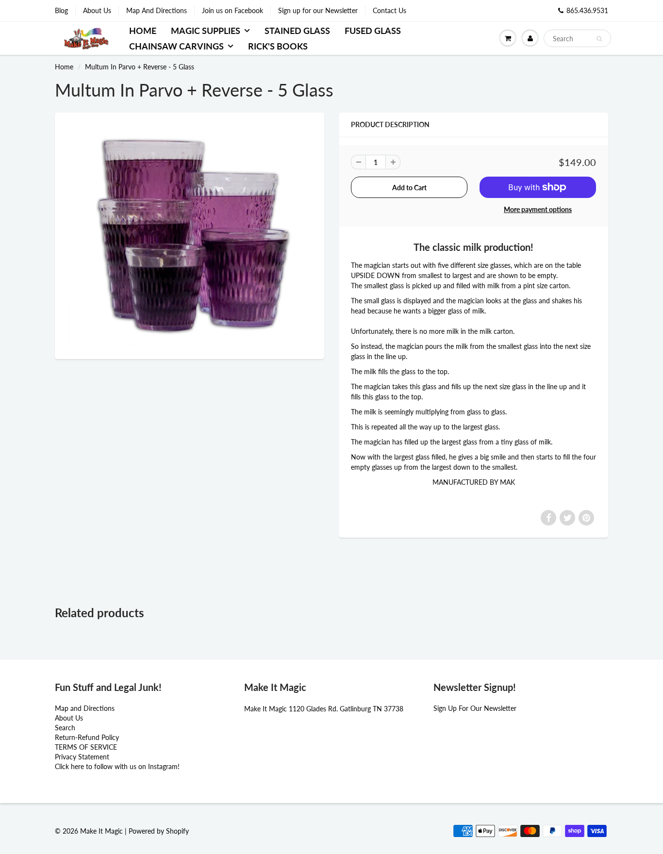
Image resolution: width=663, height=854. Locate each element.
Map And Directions (156, 10)
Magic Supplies (205, 30)
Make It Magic (101, 831)
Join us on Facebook (232, 10)
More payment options (538, 209)
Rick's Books (278, 46)
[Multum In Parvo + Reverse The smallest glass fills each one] (189, 234)
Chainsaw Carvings (176, 46)
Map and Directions (85, 708)
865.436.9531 (587, 10)
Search (65, 727)
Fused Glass (373, 30)
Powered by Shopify (159, 831)
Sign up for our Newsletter (318, 10)
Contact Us (389, 10)
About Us (97, 10)
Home (142, 30)
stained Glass (297, 30)
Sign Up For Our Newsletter (474, 708)
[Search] (599, 39)
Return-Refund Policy (87, 737)
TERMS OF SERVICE (86, 747)
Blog (61, 10)
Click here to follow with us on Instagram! (117, 766)
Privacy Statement (82, 757)
